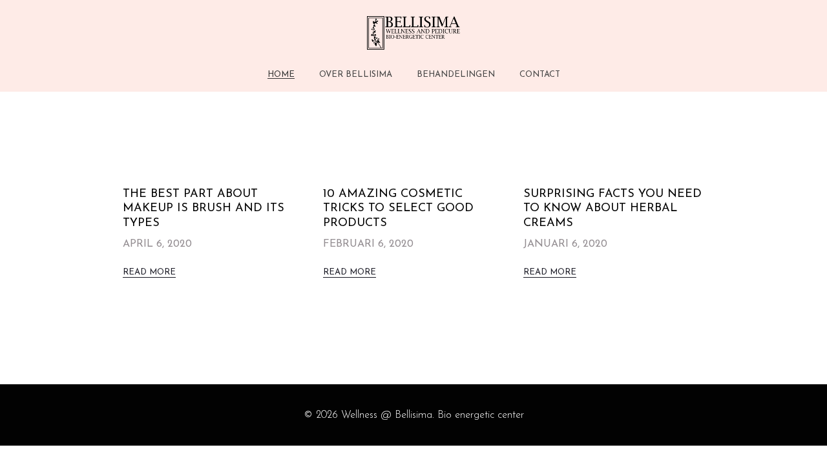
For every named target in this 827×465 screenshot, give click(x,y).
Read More (149, 272)
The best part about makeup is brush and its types (203, 209)
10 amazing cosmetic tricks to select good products (398, 209)
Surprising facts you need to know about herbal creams (612, 209)
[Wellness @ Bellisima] (413, 33)
